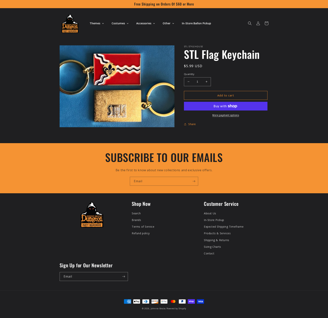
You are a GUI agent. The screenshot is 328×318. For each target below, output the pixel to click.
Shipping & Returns (216, 240)
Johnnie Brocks (158, 308)
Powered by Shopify (176, 308)
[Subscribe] (194, 181)
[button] (250, 23)
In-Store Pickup (214, 220)
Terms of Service (143, 226)
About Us (210, 213)
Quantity (189, 74)
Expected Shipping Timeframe (224, 226)
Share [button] (192, 124)
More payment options (225, 115)
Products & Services (217, 233)
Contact (209, 253)
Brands (136, 220)
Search (136, 213)
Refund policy (141, 233)
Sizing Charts (212, 247)
